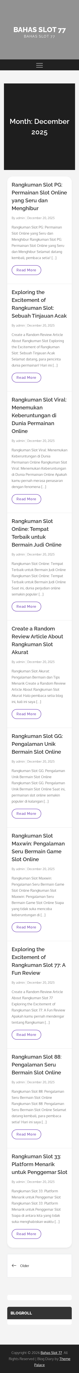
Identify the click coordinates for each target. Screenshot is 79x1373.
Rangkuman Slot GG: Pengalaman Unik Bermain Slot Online (37, 744)
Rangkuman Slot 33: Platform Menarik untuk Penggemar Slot (39, 1164)
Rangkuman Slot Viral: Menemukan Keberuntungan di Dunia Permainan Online (39, 415)
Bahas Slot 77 (39, 30)
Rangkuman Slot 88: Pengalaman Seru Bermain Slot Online (36, 1065)
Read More (27, 271)
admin (20, 218)
